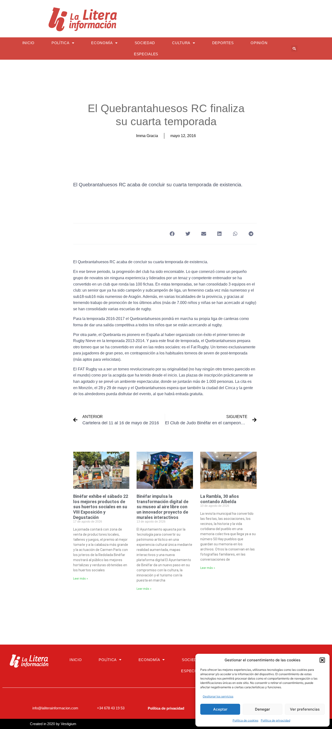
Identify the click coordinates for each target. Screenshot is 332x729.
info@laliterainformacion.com (55, 708)
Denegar (262, 709)
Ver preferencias (305, 709)
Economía (102, 43)
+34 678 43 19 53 (110, 708)
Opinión (259, 43)
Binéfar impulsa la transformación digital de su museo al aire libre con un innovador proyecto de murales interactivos (162, 507)
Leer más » (80, 578)
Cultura (181, 43)
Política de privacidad (275, 720)
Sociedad (145, 43)
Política (61, 43)
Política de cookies (245, 720)
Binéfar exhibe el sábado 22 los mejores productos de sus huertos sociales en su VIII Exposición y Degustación (100, 507)
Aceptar (220, 709)
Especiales (146, 54)
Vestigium (68, 724)
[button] (322, 660)
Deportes (223, 43)
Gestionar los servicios (218, 696)
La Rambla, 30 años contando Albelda (219, 499)
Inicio (28, 43)
